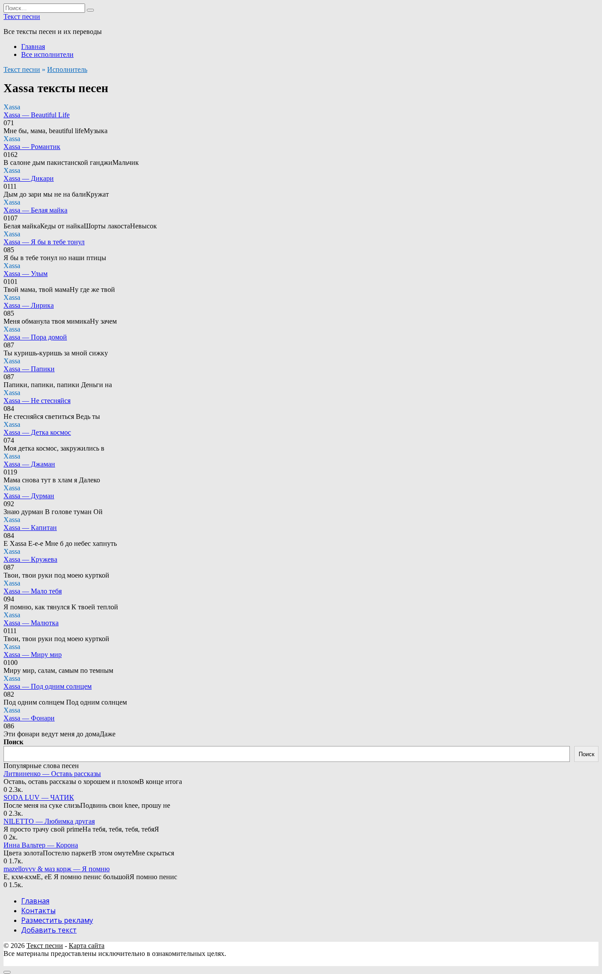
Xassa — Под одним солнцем (48, 686)
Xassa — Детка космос (37, 432)
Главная (33, 46)
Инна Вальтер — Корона (41, 845)
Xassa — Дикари (29, 178)
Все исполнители (47, 54)
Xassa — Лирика (29, 305)
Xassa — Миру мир (33, 654)
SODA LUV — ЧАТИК (39, 797)
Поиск (13, 742)
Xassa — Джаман (29, 464)
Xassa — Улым (26, 273)
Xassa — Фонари (29, 718)
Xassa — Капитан (30, 527)
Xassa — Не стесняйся (37, 400)
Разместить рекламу (57, 920)
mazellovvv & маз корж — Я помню (57, 869)
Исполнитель (67, 69)
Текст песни (22, 16)
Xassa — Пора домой (35, 337)
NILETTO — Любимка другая (49, 821)
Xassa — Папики (29, 369)
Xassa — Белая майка (35, 210)
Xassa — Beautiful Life (37, 115)
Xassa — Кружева (30, 559)
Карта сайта (86, 945)
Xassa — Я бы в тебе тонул (44, 242)
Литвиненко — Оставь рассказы (52, 773)
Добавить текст (49, 930)
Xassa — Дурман (29, 496)
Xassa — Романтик (32, 146)
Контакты (38, 910)
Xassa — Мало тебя (33, 591)
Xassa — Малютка (31, 623)
